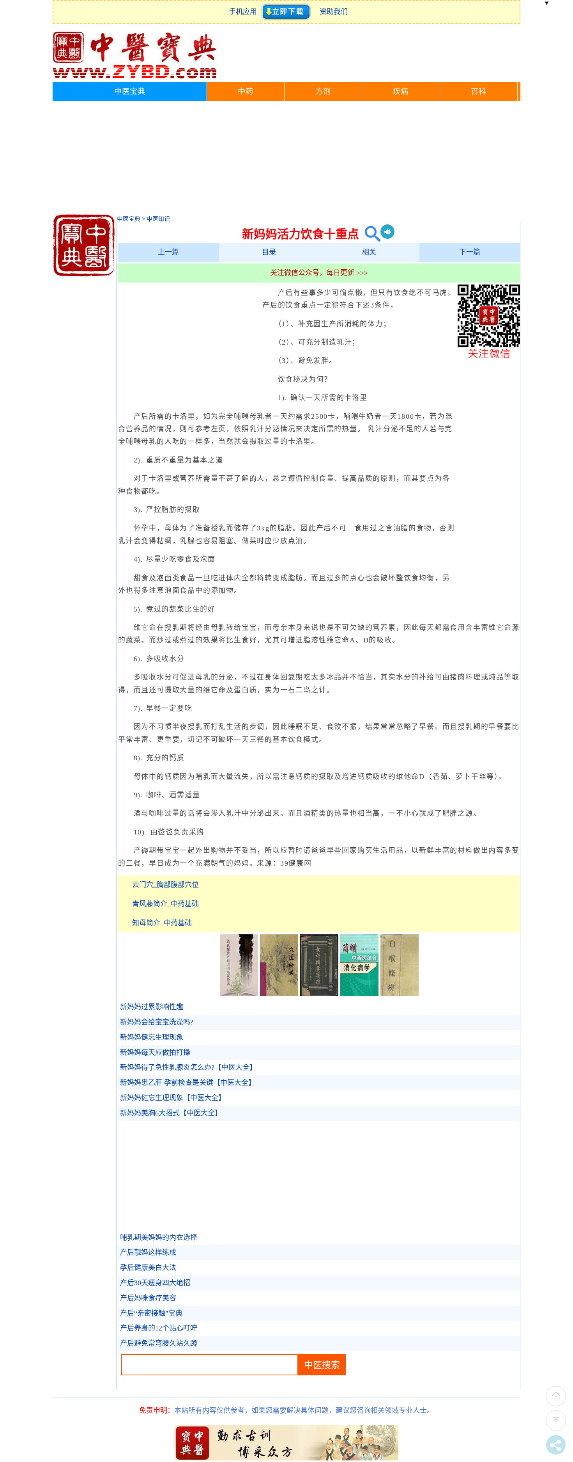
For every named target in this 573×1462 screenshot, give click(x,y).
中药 (245, 91)
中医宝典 (129, 91)
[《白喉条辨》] (399, 994)
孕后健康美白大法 (148, 1268)
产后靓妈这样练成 (148, 1252)
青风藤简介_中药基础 (165, 904)
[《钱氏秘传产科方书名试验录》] (239, 994)
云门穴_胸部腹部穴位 (165, 885)
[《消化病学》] (359, 994)
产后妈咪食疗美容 (148, 1298)
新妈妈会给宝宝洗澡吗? (156, 1022)
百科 (478, 91)
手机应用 (244, 12)
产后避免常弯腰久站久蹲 (158, 1343)
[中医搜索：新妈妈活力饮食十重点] (369, 234)
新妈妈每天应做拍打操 (155, 1052)
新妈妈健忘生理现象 (151, 1037)
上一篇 (168, 252)
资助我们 (334, 12)
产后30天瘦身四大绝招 (155, 1283)
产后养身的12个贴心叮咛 (158, 1328)
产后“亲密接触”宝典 (151, 1313)
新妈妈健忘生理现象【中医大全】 (172, 1098)
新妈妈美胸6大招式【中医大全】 (171, 1113)
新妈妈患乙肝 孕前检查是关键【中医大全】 (187, 1083)
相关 (369, 252)
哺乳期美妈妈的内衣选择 (158, 1237)
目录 (269, 252)
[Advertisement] (286, 159)
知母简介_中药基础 (162, 923)
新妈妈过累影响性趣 (151, 1007)
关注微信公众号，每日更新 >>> (319, 273)
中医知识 (158, 219)
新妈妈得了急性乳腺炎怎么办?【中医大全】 (188, 1067)
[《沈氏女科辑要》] (319, 994)
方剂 (323, 91)
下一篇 (469, 252)
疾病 (401, 91)
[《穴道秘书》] (279, 994)
